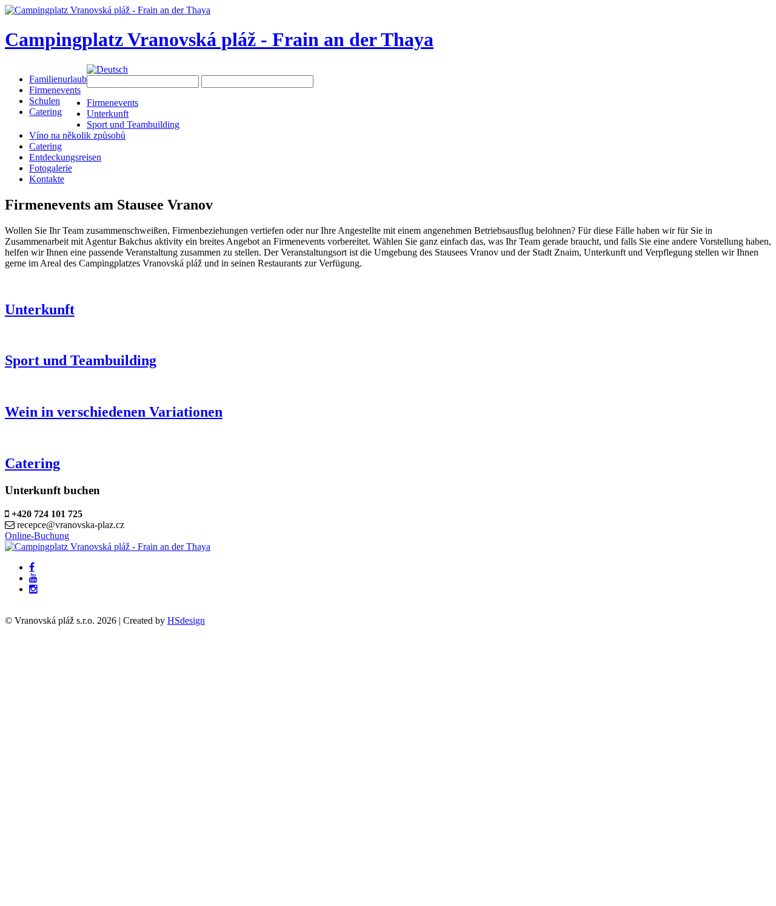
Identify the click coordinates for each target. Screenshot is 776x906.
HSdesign (186, 620)
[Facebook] (32, 567)
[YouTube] (33, 578)
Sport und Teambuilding (80, 360)
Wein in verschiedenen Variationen (113, 412)
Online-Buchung (37, 536)
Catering (32, 463)
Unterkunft (40, 309)
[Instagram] (33, 589)
